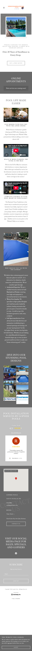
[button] (4, 7)
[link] (16, 8)
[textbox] (16, 573)
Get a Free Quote (16, 63)
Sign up (16, 581)
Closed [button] (11, 514)
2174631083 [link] (9, 503)
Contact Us (16, 523)
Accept (16, 647)
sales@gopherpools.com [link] (12, 505)
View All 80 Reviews (16, 433)
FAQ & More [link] (16, 598)
